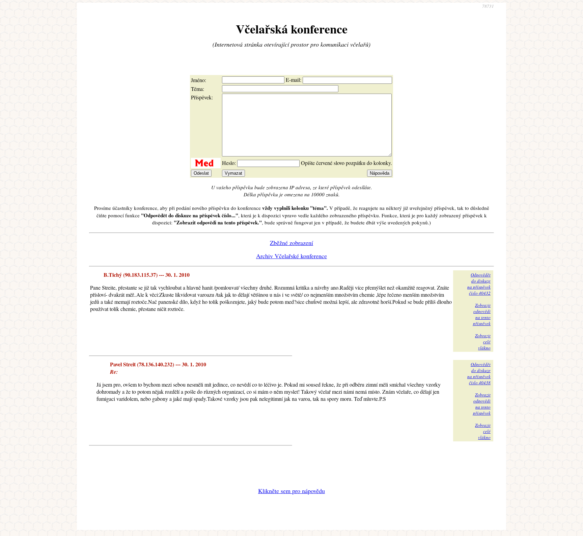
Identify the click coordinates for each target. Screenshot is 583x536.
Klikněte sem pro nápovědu (291, 491)
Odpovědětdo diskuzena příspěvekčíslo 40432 (479, 284)
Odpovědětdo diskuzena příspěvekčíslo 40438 (479, 373)
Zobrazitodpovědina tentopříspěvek (482, 314)
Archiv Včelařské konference (291, 256)
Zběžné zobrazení (291, 243)
